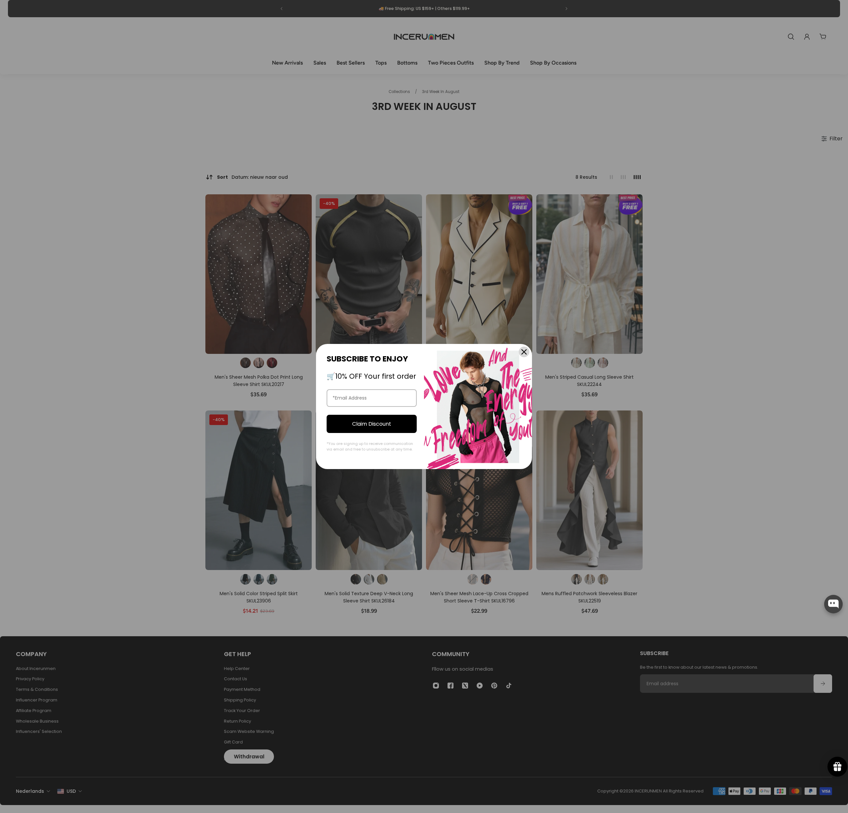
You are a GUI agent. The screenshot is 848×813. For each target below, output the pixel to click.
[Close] (524, 352)
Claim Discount (371, 424)
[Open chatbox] (833, 604)
